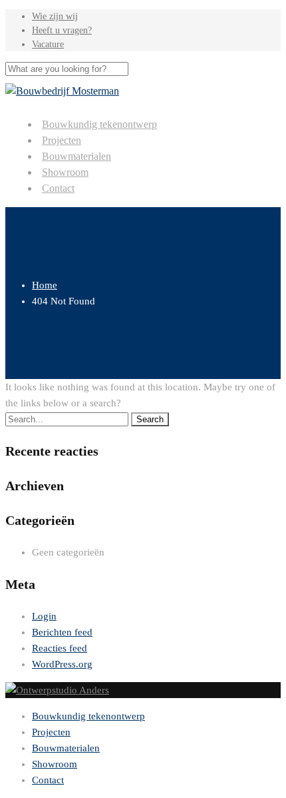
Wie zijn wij (55, 16)
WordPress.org (62, 664)
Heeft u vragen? (62, 30)
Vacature (48, 44)
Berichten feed (62, 632)
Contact (58, 188)
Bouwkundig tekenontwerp (99, 124)
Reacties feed (59, 648)
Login (44, 616)
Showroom (65, 172)
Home (44, 285)
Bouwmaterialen (76, 156)
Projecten (61, 140)
